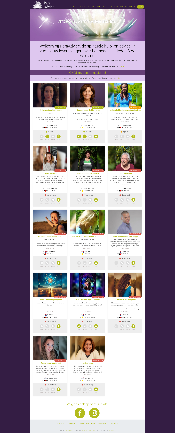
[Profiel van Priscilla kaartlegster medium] (87, 285)
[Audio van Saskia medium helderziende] (79, 138)
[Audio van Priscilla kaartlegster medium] (79, 327)
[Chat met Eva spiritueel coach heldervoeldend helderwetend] (90, 264)
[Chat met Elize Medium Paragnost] (127, 327)
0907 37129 (49, 127)
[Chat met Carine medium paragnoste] (90, 201)
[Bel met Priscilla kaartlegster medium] (85, 327)
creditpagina (119, 78)
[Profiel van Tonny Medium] (125, 158)
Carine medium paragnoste (88, 173)
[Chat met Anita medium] (90, 390)
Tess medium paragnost (51, 363)
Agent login (112, 430)
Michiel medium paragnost (51, 300)
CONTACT (132, 7)
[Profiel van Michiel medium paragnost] (50, 285)
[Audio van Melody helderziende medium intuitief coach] (116, 138)
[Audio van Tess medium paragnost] (41, 390)
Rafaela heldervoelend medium (50, 236)
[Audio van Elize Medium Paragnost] (116, 327)
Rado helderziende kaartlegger (125, 236)
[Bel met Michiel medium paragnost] (47, 327)
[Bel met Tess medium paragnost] (47, 390)
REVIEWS (123, 7)
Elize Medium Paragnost (126, 300)
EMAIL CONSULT (98, 7)
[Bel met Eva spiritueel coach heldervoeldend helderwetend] (85, 264)
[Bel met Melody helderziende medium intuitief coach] (122, 138)
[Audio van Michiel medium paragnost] (41, 327)
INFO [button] (74, 7)
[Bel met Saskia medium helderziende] (85, 138)
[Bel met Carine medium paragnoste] (85, 201)
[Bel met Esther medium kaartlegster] (47, 138)
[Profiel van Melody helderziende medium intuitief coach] (125, 95)
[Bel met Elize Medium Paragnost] (122, 327)
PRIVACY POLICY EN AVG (87, 423)
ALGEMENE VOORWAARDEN (66, 423)
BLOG (116, 7)
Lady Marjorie (51, 173)
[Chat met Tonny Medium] (127, 201)
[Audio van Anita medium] (79, 390)
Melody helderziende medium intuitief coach (128, 110)
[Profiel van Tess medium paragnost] (50, 348)
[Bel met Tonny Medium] (122, 201)
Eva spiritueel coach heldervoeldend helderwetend (93, 236)
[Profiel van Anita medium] (87, 348)
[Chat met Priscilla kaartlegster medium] (90, 327)
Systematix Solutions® (89, 430)
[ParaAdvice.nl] (43, 4)
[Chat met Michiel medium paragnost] (53, 327)
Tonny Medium (126, 173)
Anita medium (88, 363)
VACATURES (114, 423)
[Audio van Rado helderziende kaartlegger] (116, 264)
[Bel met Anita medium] (85, 390)
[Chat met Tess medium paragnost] (53, 390)
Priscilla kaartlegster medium (88, 300)
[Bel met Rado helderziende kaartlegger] (122, 264)
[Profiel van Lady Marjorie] (50, 158)
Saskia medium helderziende (88, 110)
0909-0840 (50, 125)
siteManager (69, 430)
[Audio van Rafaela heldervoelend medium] (41, 264)
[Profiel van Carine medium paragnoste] (87, 158)
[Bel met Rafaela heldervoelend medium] (47, 264)
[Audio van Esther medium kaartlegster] (41, 138)
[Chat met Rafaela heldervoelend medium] (53, 264)
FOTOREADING (84, 7)
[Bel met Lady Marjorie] (47, 201)
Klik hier (121, 67)
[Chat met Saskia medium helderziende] (90, 138)
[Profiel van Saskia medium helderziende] (87, 95)
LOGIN (140, 7)
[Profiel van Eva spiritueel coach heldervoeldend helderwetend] (87, 222)
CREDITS (109, 7)
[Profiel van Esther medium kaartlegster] (50, 95)
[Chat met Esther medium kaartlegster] (53, 138)
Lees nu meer (50, 121)
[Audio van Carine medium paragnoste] (79, 201)
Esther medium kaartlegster (50, 110)
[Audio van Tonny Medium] (116, 201)
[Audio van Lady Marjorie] (41, 201)
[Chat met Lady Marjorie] (53, 201)
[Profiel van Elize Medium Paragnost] (125, 285)
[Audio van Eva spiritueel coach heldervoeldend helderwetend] (79, 264)
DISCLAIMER (102, 423)
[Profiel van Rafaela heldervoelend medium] (50, 222)
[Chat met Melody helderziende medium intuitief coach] (127, 138)
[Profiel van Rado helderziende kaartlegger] (125, 222)
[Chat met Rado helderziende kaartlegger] (127, 264)
